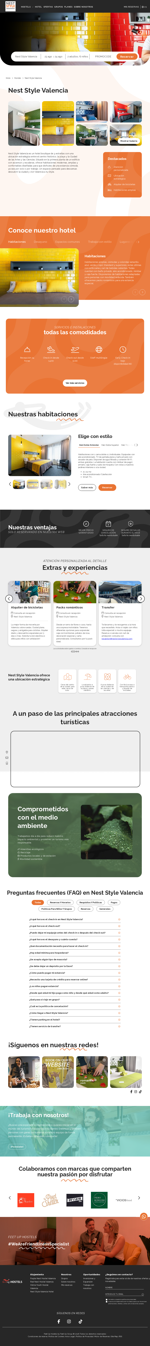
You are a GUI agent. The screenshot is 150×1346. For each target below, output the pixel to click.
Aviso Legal (70, 1336)
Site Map (114, 1336)
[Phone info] (7, 763)
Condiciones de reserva (37, 1336)
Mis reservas (67, 1285)
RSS (120, 1336)
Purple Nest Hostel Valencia (43, 1278)
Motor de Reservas (102, 1336)
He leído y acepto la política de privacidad (122, 1299)
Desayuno (40, 241)
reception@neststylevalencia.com (117, 639)
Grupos (58, 7)
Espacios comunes (67, 241)
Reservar (107, 487)
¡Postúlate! (17, 1147)
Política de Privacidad (84, 1336)
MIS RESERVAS (131, 7)
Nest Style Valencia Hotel (42, 1292)
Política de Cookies (56, 1336)
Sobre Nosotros (83, 7)
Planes (68, 7)
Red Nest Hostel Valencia (42, 1282)
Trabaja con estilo (100, 241)
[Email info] (7, 757)
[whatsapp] (144, 1216)
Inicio (8, 78)
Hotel (38, 7)
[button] (73, 651)
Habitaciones (17, 241)
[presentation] (137, 242)
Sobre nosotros (68, 1282)
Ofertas (48, 7)
